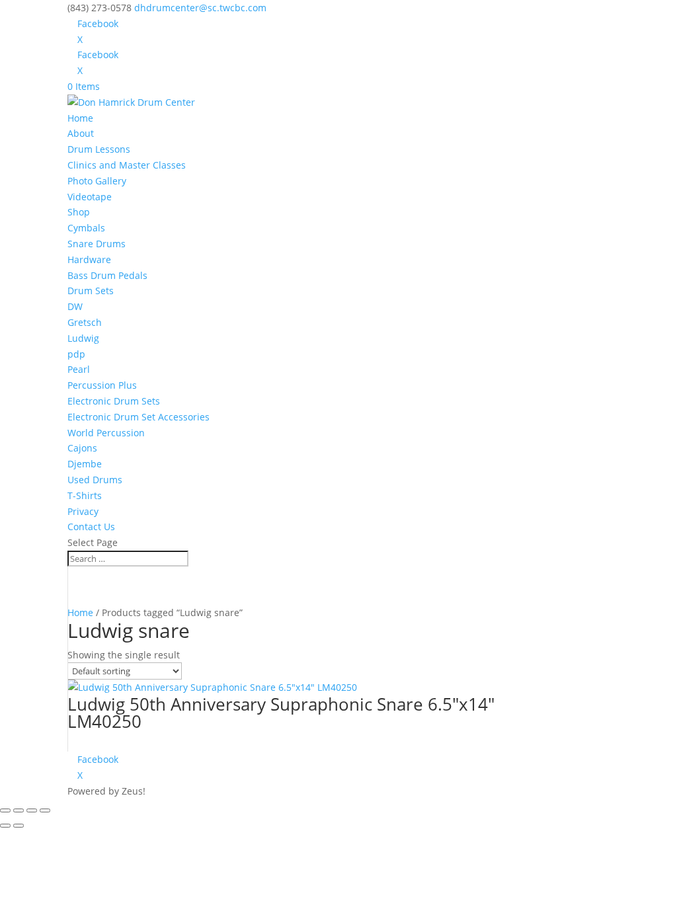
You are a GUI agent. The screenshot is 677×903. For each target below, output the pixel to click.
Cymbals (86, 227)
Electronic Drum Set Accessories (138, 417)
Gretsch (84, 322)
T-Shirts (84, 495)
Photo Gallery (96, 181)
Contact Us (91, 526)
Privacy (83, 511)
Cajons (82, 448)
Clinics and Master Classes (126, 165)
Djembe (84, 463)
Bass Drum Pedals (107, 275)
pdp (76, 354)
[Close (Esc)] (45, 810)
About (80, 133)
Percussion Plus (102, 385)
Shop (78, 212)
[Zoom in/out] (5, 810)
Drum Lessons (98, 149)
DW (75, 306)
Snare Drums (96, 243)
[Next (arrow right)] (18, 826)
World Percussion (106, 432)
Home (80, 118)
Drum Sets (90, 290)
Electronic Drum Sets (113, 401)
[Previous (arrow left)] (5, 826)
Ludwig (83, 338)
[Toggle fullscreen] (18, 810)
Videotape (89, 196)
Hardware (89, 259)
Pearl (78, 369)
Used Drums (94, 479)
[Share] (31, 810)
